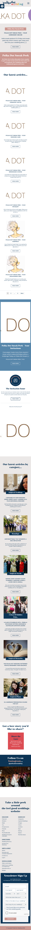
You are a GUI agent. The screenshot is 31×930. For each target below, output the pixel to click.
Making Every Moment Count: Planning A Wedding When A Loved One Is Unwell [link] (15, 580)
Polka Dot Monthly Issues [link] (15, 406)
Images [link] (20, 823)
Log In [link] (3, 857)
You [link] (23, 359)
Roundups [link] (15, 534)
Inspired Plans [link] (15, 697)
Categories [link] (21, 819)
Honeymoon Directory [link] (5, 844)
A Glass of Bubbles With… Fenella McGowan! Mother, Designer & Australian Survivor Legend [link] (15, 624)
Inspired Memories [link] (15, 658)
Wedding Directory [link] (6, 841)
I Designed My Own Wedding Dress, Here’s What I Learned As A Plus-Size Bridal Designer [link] (15, 499)
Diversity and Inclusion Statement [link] (7, 853)
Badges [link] (4, 870)
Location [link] (20, 826)
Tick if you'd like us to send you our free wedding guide (15, 908)
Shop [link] (3, 830)
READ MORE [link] (15, 46)
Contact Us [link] (5, 855)
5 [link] (17, 293)
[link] (2, 6)
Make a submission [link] (6, 863)
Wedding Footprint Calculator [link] (7, 835)
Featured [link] (4, 819)
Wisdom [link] (4, 821)
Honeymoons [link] (5, 826)
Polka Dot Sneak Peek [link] (13, 359)
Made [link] (3, 823)
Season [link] (20, 832)
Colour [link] (20, 825)
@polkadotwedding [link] (15, 763)
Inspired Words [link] (15, 573)
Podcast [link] (4, 828)
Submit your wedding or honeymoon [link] (7, 865)
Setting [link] (20, 830)
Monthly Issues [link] (22, 834)
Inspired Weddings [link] (15, 492)
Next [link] (22, 293)
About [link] (3, 850)
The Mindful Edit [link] (6, 832)
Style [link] (19, 828)
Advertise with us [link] (6, 868)
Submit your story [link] (15, 746)
